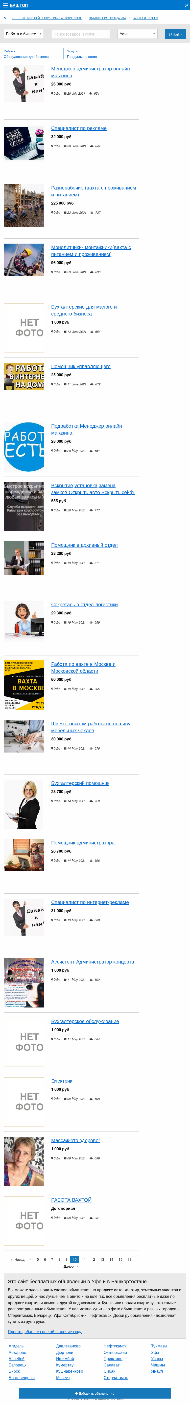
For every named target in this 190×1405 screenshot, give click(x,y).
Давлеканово (68, 1346)
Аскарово (17, 1352)
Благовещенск (22, 1377)
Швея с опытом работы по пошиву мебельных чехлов (90, 727)
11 (84, 1259)
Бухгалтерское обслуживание (85, 1021)
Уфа (155, 1352)
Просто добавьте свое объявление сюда (45, 1331)
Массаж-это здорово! (75, 1140)
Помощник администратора (83, 842)
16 (130, 1259)
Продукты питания (82, 56)
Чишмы (158, 1365)
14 (111, 1259)
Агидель (16, 1346)
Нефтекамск (115, 1346)
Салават (111, 1365)
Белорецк (17, 1365)
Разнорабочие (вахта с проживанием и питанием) (93, 191)
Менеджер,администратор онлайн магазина (90, 72)
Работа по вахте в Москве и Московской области (83, 667)
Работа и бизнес (145, 18)
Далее (72, 1266)
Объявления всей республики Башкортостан (47, 18)
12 (93, 1259)
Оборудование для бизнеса (26, 56)
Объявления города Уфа (107, 18)
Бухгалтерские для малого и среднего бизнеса (84, 310)
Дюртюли (64, 1352)
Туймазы (159, 1346)
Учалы (157, 1358)
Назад (19, 1259)
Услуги (72, 50)
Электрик (61, 1080)
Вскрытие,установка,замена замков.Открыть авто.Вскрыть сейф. (93, 489)
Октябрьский (115, 1352)
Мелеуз (63, 1377)
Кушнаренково (69, 1371)
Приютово (113, 1358)
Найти (177, 34)
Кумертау (64, 1365)
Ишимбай (65, 1358)
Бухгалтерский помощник (80, 782)
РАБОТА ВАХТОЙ (71, 1199)
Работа (9, 50)
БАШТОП (19, 5)
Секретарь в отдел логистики (84, 604)
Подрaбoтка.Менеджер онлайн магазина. (86, 429)
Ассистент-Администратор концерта (92, 961)
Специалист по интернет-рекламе (90, 901)
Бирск (14, 1371)
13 (102, 1259)
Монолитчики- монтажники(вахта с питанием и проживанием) (91, 250)
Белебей (16, 1358)
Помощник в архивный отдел (84, 544)
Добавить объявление (96, 1393)
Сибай (110, 1371)
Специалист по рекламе (79, 127)
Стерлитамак (116, 1377)
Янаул (157, 1371)
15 (120, 1259)
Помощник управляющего (81, 366)
